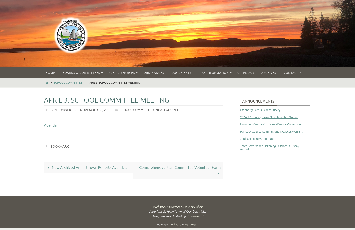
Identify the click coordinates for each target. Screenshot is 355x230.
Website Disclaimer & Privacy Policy (177, 207)
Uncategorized (166, 110)
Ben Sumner (61, 110)
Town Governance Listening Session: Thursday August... (269, 147)
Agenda (50, 125)
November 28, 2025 (95, 110)
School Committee (68, 82)
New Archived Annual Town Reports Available (89, 167)
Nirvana (176, 224)
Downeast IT (195, 216)
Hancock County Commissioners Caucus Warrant (271, 131)
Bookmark (60, 147)
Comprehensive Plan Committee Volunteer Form (180, 167)
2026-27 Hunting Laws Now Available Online (269, 117)
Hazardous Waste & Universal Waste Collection (270, 124)
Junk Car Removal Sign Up (257, 139)
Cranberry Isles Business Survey (260, 110)
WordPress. (191, 224)
